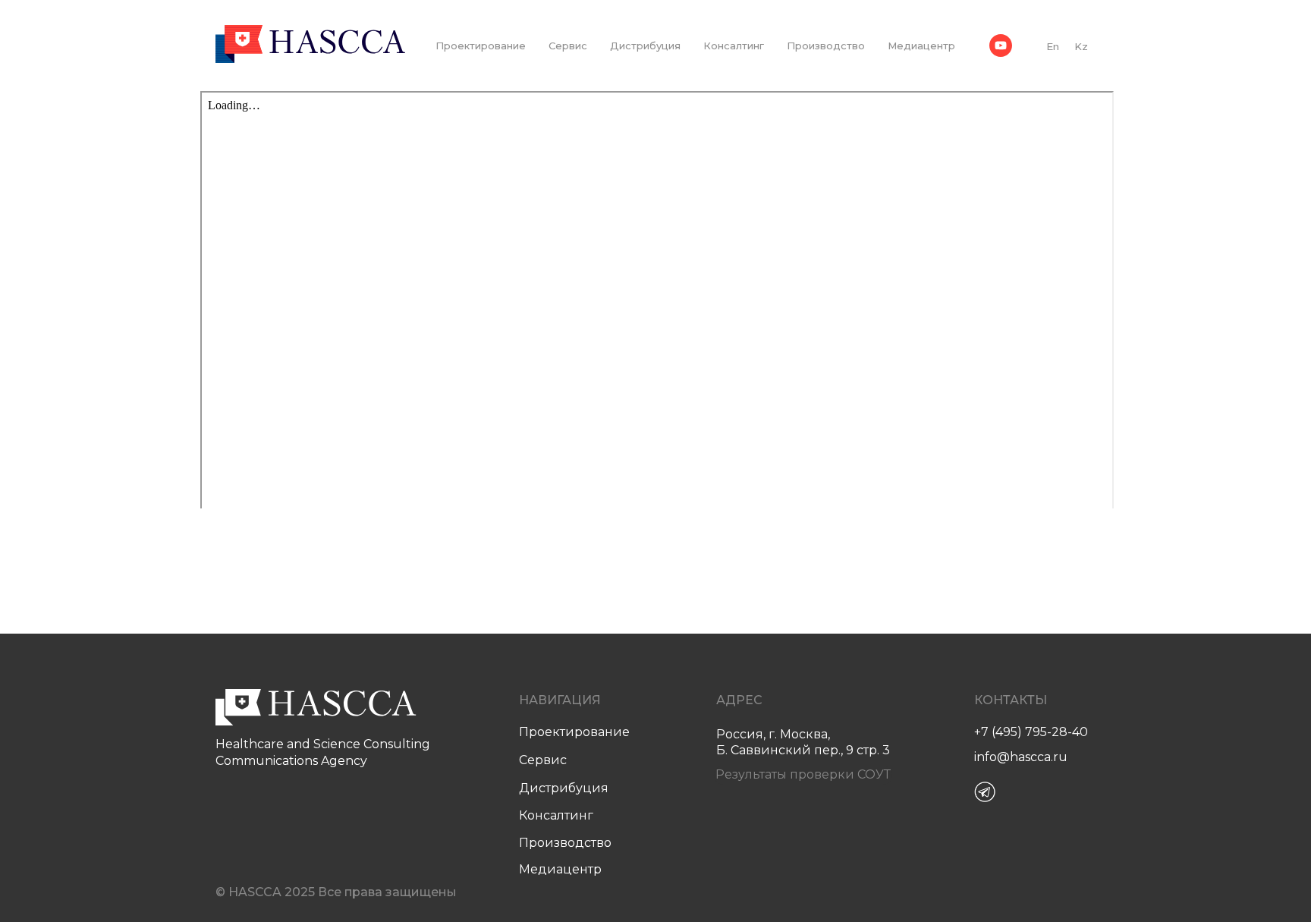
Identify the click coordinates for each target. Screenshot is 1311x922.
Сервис (568, 45)
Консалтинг (733, 45)
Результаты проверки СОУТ (803, 774)
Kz (1081, 46)
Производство (826, 45)
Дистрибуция (645, 45)
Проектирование (480, 45)
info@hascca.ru (1020, 757)
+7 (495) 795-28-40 (1031, 732)
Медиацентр (921, 45)
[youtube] (1000, 45)
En (1052, 46)
